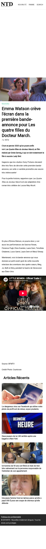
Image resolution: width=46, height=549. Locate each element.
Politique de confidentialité (11, 517)
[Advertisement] (23, 46)
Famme (31, 5)
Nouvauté (22, 5)
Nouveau (5, 103)
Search (40, 5)
